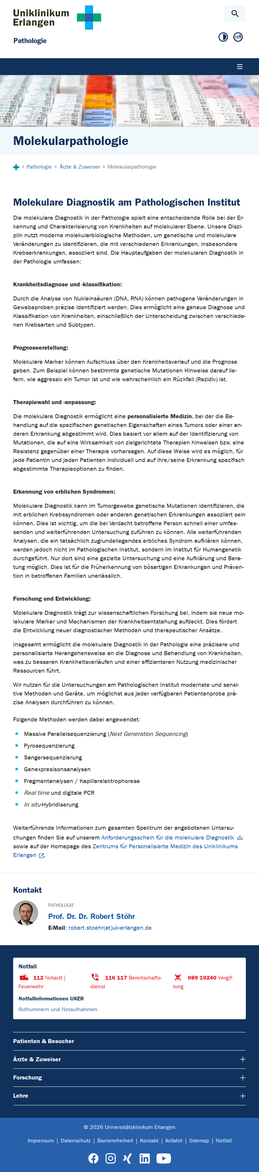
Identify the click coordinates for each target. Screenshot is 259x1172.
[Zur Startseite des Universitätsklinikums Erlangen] (57, 17)
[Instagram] (111, 1159)
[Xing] (127, 1159)
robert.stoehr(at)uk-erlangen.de (110, 927)
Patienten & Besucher (43, 1041)
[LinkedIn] (144, 1159)
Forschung (27, 1077)
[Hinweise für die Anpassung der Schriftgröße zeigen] (238, 37)
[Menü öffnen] (239, 66)
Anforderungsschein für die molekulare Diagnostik (168, 837)
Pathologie (61, 905)
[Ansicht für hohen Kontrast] (223, 37)
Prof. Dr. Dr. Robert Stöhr (91, 916)
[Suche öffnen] (235, 13)
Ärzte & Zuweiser (37, 1059)
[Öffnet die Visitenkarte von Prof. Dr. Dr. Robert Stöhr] (25, 912)
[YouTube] (163, 1159)
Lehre (20, 1095)
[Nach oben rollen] (248, 1160)
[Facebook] (93, 1159)
